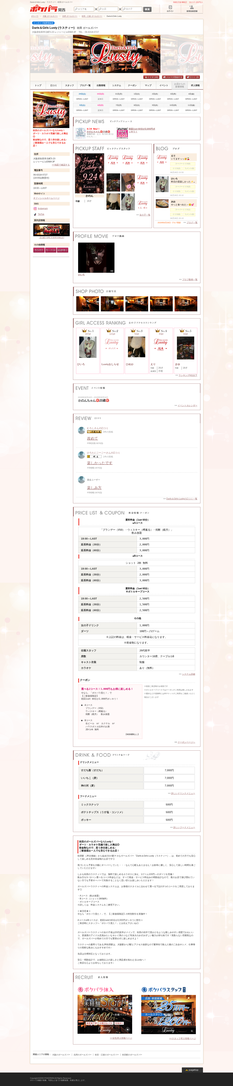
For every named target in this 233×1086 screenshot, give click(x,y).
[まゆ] (113, 191)
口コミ (194, 77)
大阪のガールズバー (61, 1055)
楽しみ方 (94, 488)
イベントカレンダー (187, 405)
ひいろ (81, 274)
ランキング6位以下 (188, 375)
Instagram (43, 208)
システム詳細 (188, 674)
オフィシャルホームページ (46, 198)
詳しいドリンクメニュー (183, 793)
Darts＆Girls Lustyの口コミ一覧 (181, 498)
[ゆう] (128, 166)
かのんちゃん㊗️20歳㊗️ (98, 131)
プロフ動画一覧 (190, 279)
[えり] (143, 186)
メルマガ (170, 77)
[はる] (113, 166)
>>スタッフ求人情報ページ (182, 1038)
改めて (92, 438)
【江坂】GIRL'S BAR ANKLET (51, 238)
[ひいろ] (128, 209)
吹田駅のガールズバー (132, 1055)
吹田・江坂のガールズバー (107, 1055)
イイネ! (152, 77)
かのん (89, 195)
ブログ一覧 (192, 222)
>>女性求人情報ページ (121, 1038)
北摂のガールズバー (83, 1055)
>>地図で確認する (61, 165)
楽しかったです (99, 463)
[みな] (143, 166)
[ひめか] (113, 209)
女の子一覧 (144, 215)
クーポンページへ (186, 742)
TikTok (41, 214)
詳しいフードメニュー (184, 827)
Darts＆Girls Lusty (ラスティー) (53, 27)
